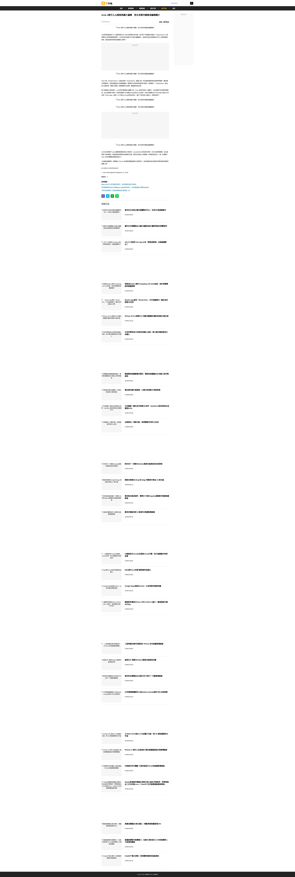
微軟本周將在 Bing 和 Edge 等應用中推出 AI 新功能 (144, 480)
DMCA (151, 874)
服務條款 (147, 874)
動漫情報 (131, 8)
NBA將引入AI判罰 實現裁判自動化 (138, 570)
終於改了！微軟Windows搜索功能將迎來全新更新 (143, 464)
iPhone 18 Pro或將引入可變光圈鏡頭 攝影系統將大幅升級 (146, 316)
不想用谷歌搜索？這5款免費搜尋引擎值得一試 (115, 190)
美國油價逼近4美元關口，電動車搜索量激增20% (143, 824)
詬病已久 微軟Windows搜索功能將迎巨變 (140, 660)
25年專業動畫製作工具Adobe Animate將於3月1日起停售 (146, 692)
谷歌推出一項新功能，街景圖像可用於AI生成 (142, 422)
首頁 (121, 8)
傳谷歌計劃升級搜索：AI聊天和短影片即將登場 (142, 390)
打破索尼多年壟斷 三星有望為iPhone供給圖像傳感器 (145, 766)
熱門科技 (164, 8)
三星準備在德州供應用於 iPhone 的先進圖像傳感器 (144, 644)
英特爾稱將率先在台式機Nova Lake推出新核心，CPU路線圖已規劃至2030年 (125, 187)
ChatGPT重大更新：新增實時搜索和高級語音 (142, 856)
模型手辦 (153, 8)
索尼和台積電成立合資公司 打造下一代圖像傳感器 (143, 676)
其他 (173, 8)
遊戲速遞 (142, 8)
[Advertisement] (184, 40)
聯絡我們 (156, 874)
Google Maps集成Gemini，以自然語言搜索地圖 (143, 586)
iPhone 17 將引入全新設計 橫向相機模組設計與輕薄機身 (146, 750)
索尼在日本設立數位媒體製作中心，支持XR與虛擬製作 (145, 210)
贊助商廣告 (135, 45)
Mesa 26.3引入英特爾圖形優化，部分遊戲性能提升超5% (118, 184)
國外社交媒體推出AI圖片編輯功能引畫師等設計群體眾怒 (146, 226)
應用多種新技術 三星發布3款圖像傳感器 (140, 512)
